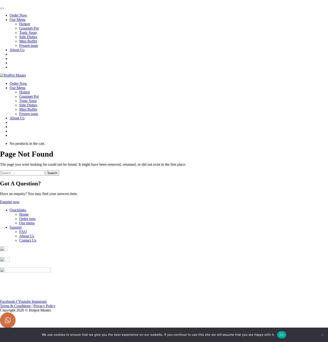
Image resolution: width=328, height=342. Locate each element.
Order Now (18, 15)
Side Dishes (28, 37)
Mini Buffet (28, 41)
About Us (17, 50)
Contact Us (27, 240)
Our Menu (17, 20)
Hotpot (24, 24)
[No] (322, 334)
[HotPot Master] (13, 75)
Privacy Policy (44, 306)
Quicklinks (18, 210)
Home (24, 214)
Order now (27, 219)
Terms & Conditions (15, 306)
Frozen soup (28, 45)
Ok (281, 334)
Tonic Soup (28, 33)
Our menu (27, 223)
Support (16, 227)
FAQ (23, 232)
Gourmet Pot (29, 28)
